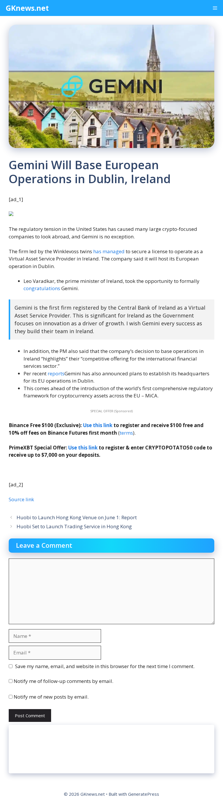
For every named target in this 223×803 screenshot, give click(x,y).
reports (56, 373)
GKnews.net (27, 8)
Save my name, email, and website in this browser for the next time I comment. (105, 666)
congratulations (42, 288)
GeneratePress (143, 794)
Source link (21, 499)
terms (126, 432)
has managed (109, 251)
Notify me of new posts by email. (51, 696)
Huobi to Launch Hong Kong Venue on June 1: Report (77, 517)
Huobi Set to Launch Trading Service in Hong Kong (74, 526)
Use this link (97, 425)
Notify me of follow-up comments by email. (63, 681)
